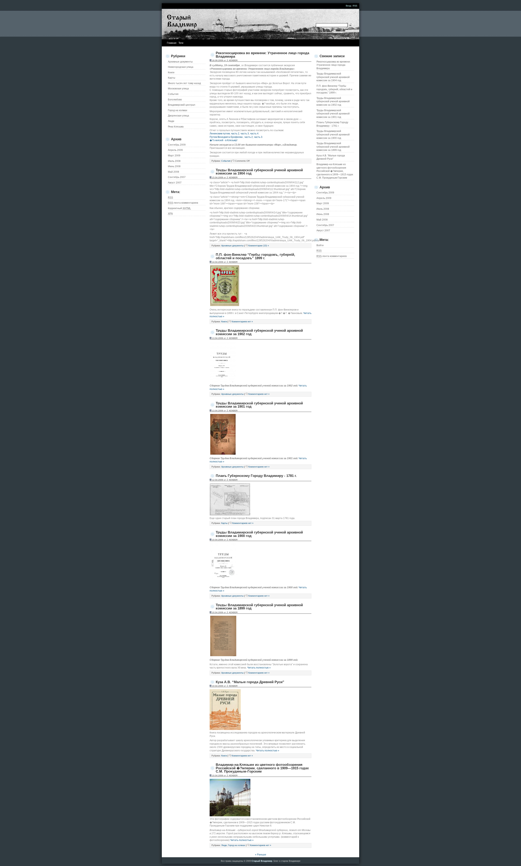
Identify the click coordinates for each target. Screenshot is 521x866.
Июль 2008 (322, 208)
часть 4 (254, 133)
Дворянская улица (178, 115)
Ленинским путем (220, 133)
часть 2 (235, 133)
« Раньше (260, 854)
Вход (348, 5)
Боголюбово (175, 99)
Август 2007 (323, 230)
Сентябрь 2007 (325, 225)
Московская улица (178, 88)
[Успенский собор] (230, 815)
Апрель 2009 (323, 198)
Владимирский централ (181, 104)
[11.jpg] (224, 583)
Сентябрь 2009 (325, 192)
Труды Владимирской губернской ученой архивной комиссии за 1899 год (333, 146)
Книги (171, 72)
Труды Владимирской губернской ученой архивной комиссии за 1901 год (333, 114)
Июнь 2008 (322, 214)
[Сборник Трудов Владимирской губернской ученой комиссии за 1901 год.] (223, 453)
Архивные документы (180, 61)
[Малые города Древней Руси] (225, 729)
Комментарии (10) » (258, 245)
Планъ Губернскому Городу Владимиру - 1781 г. (332, 124)
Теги (180, 43)
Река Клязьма (176, 126)
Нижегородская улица (180, 67)
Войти (320, 245)
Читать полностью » (259, 667)
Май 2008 (322, 219)
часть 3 (245, 133)
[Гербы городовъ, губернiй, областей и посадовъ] (224, 305)
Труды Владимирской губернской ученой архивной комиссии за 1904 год (333, 77)
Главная (171, 43)
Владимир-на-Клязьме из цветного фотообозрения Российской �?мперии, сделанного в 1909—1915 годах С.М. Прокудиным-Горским (334, 171)
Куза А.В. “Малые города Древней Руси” (330, 157)
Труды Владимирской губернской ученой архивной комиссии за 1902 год (333, 101)
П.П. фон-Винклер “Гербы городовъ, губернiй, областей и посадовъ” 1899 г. (334, 89)
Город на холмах (177, 110)
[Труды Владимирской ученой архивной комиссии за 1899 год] (223, 655)
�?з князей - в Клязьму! (223, 140)
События (173, 94)
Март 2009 (322, 203)
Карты (171, 77)
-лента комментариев (331, 256)
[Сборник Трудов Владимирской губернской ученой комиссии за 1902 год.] (223, 381)
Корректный (179, 208)
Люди (171, 121)
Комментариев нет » (242, 321)
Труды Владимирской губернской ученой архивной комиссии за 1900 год (333, 134)
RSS (355, 5)
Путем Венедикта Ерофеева (226, 137)
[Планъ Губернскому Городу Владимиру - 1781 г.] (230, 514)
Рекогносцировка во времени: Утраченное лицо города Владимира (333, 65)
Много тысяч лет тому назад (184, 83)
